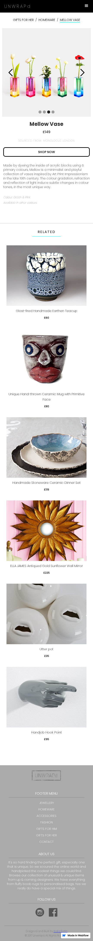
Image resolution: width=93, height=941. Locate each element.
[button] (86, 6)
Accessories (46, 816)
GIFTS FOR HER (23, 20)
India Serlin (60, 931)
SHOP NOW (46, 152)
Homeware (46, 20)
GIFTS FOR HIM (46, 829)
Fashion (46, 822)
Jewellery (46, 803)
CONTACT (46, 842)
